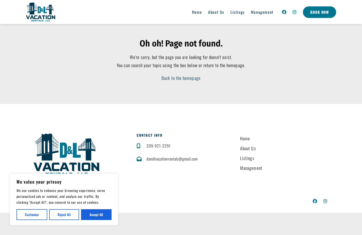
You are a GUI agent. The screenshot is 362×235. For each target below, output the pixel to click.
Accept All (96, 214)
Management (262, 12)
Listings (237, 12)
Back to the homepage (181, 78)
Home (197, 12)
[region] (64, 199)
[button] (284, 12)
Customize (32, 214)
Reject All (64, 214)
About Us (216, 12)
